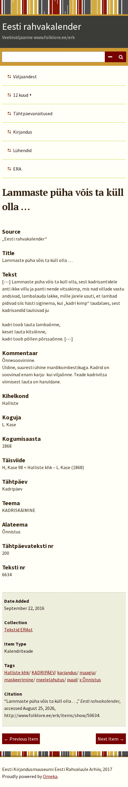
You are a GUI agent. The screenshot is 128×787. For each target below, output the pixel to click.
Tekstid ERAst (18, 630)
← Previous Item (21, 739)
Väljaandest (25, 76)
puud (72, 680)
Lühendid (22, 150)
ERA (17, 169)
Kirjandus (22, 132)
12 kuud (20, 95)
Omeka (50, 776)
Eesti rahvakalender (41, 26)
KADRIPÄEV (43, 672)
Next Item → (111, 739)
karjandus (67, 672)
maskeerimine (18, 680)
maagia (87, 672)
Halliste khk (16, 672)
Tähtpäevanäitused (32, 113)
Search (120, 56)
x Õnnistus (90, 680)
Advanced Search (110, 56)
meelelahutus (50, 680)
